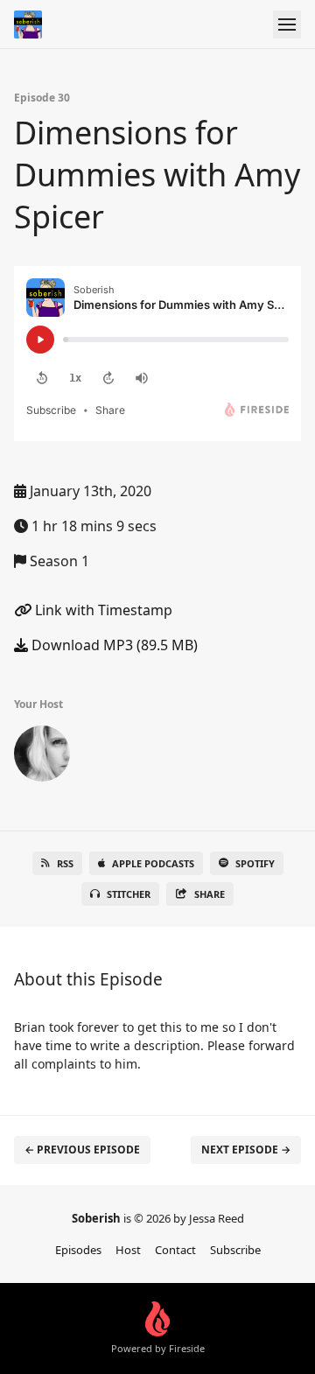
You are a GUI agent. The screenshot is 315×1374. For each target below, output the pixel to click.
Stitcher (128, 894)
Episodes (78, 1250)
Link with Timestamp (102, 610)
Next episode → (245, 1149)
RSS (65, 863)
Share (209, 894)
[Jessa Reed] (42, 757)
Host (128, 1250)
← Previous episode (82, 1149)
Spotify (255, 863)
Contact (175, 1250)
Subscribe (235, 1250)
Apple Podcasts (153, 863)
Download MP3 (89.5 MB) (113, 645)
